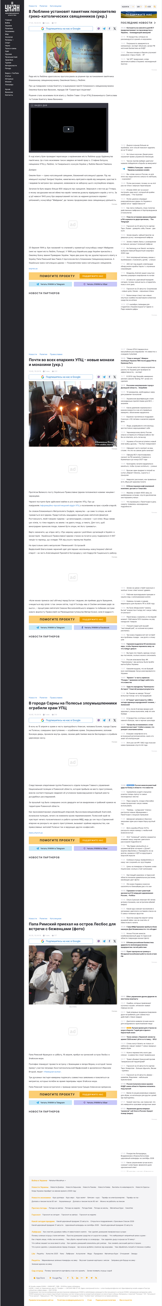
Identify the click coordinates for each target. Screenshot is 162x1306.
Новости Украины (40, 1187)
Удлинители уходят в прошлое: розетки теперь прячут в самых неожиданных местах (136, 794)
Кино (62, 1254)
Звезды (134, 1254)
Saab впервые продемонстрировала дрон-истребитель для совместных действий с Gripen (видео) (138, 1014)
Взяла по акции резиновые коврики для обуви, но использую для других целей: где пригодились (139, 1095)
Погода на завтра (56, 1208)
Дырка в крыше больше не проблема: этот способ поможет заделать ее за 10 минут (138, 147)
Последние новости (136, 22)
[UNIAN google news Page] (82, 1278)
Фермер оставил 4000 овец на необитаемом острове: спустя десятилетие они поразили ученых (138, 495)
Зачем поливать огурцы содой (99, 1271)
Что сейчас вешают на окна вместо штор (48, 1243)
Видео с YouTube (12, 73)
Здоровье (9, 60)
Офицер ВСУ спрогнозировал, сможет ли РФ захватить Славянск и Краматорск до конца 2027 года (136, 457)
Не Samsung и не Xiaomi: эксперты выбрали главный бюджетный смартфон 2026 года (138, 250)
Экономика (9, 31)
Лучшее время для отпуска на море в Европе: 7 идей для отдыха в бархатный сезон (138, 1030)
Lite (33, 1253)
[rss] (96, 1278)
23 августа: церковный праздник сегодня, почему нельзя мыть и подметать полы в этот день (138, 282)
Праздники (98, 1254)
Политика (9, 28)
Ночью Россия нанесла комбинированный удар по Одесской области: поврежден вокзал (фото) (136, 935)
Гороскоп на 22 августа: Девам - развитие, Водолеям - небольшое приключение (137, 1077)
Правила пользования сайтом (41, 1300)
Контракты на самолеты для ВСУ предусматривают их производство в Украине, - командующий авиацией (137, 30)
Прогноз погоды (39, 1208)
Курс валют (81, 1198)
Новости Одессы (142, 1187)
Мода (89, 1254)
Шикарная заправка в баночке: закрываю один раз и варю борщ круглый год (138, 821)
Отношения (124, 1254)
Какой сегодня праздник (43, 1221)
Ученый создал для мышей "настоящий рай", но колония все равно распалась (137, 628)
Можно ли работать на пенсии (112, 1201)
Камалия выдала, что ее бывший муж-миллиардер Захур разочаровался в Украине (138, 671)
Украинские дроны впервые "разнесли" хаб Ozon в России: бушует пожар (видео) (137, 1111)
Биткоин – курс (94, 1198)
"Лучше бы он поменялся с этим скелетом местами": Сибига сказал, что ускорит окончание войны (137, 727)
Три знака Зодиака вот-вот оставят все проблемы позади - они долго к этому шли (138, 637)
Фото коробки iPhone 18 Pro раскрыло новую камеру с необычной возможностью (136, 830)
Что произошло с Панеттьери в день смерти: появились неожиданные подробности (138, 504)
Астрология (80, 1254)
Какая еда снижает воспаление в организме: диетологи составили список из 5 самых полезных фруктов (138, 911)
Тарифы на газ (132, 1198)
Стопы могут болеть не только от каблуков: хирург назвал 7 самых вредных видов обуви (138, 1045)
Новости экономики (41, 1197)
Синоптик (129, 1208)
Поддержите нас (139, 14)
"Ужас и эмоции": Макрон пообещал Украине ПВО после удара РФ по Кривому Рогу (138, 360)
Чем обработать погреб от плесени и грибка (132, 1247)
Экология (9, 37)
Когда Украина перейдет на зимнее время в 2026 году (54, 1191)
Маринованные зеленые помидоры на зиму (59, 1260)
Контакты (9, 95)
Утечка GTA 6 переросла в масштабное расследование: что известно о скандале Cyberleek (139, 351)
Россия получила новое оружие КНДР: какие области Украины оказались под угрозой (138, 1086)
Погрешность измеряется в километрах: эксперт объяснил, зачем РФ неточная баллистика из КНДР (138, 45)
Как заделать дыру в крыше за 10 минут (118, 1239)
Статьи (8, 76)
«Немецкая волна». (52, 1071)
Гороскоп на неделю (87, 1215)
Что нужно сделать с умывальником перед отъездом (53, 1247)
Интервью (9, 79)
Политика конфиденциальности (70, 1300)
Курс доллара (58, 1198)
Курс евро (70, 1198)
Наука (7, 46)
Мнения (8, 82)
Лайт (7, 51)
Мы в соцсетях (126, 1300)
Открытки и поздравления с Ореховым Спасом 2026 (112, 1221)
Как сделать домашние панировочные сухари (107, 1232)
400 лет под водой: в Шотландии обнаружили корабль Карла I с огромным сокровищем (138, 266)
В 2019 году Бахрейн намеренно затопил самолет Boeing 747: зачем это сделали (137, 378)
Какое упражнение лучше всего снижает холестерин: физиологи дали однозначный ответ (137, 1164)
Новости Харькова (73, 1187)
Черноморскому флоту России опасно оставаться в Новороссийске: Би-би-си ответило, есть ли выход (137, 434)
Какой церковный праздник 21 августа (47, 1225)
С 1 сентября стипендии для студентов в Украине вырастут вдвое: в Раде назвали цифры (137, 306)
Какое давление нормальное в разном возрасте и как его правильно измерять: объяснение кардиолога (136, 410)
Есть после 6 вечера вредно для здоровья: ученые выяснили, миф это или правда (138, 711)
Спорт (7, 43)
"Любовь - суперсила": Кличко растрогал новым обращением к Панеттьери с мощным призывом (136, 812)
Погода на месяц (101, 1208)
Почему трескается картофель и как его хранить (65, 1271)
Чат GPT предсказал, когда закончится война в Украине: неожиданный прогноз (138, 61)
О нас (89, 1300)
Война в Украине (39, 1180)
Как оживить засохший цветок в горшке (124, 1243)
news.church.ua (36, 833)
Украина (8, 26)
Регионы (8, 40)
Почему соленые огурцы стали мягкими (48, 1236)
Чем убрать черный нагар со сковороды (83, 1239)
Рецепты (40, 1254)
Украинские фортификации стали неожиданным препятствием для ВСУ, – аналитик (137, 401)
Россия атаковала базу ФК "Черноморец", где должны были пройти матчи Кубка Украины (137, 662)
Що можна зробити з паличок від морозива (95, 1247)
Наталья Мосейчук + (57, 1180)
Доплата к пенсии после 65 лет (44, 1201)
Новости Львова (89, 1187)
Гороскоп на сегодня (50, 1215)
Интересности (11, 66)
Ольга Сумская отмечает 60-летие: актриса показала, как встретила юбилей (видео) (138, 902)
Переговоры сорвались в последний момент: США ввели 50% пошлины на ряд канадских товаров (138, 619)
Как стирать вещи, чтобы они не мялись (48, 1239)
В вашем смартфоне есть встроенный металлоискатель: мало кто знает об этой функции (137, 736)
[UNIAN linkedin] (77, 1278)
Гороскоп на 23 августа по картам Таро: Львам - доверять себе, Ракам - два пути (138, 228)
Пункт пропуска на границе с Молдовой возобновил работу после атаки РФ (139, 953)
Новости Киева (104, 1187)
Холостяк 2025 (52, 1254)
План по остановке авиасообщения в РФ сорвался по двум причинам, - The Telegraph (138, 219)
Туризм (8, 63)
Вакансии (9, 92)
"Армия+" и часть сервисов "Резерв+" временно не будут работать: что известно (137, 680)
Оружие (8, 54)
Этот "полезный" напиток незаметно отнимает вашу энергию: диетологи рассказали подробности (138, 839)
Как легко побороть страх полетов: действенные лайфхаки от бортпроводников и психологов (139, 210)
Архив (7, 89)
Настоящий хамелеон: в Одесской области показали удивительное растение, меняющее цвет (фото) (138, 877)
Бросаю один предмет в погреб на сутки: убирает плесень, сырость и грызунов (138, 472)
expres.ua (33, 268)
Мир (7, 34)
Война (7, 23)
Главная (8, 20)
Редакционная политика (106, 1300)
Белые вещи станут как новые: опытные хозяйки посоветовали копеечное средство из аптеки (138, 297)
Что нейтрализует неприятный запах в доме (127, 1236)
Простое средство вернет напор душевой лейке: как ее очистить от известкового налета (137, 920)
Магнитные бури (116, 1208)
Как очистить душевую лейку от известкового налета (64, 1232)
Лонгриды (9, 85)
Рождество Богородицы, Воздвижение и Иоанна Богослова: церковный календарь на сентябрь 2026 (137, 1155)
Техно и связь (10, 48)
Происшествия (11, 57)
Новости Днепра (57, 1187)
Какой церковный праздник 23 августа (72, 1221)
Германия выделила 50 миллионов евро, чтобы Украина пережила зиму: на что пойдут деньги (138, 646)
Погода (8, 68)
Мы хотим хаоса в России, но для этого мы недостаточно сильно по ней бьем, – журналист (139, 176)
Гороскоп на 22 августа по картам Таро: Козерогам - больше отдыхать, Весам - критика (138, 1068)
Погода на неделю (72, 1208)
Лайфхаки (36, 1232)
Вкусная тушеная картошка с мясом (94, 1260)
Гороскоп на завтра (69, 1215)
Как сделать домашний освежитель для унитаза (86, 1243)
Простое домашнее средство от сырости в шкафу (87, 1236)
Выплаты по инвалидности (123, 1187)
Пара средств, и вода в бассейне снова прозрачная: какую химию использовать (137, 803)
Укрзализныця (65, 1201)
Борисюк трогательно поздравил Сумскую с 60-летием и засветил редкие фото (138, 419)
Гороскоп (36, 1214)
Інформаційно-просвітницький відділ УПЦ (60, 505)
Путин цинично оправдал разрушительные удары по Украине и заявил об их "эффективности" (136, 201)
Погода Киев (87, 1208)
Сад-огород (37, 1271)
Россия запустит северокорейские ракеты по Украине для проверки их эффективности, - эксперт (138, 369)
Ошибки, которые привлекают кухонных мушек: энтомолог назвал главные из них (136, 1005)
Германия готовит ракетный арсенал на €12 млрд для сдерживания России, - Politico (137, 893)
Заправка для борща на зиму (123, 1260)
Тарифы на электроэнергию (113, 1198)
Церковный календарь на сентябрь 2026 (82, 1225)
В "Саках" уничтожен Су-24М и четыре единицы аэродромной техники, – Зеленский (138, 702)
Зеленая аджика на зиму (42, 1264)
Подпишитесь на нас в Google (63, 28)
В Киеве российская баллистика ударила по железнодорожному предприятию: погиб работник (137, 944)
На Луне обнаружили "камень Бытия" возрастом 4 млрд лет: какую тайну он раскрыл (139, 610)
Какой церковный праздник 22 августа (117, 1225)
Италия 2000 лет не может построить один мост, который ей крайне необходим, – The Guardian (137, 192)
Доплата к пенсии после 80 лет (85, 1201)
